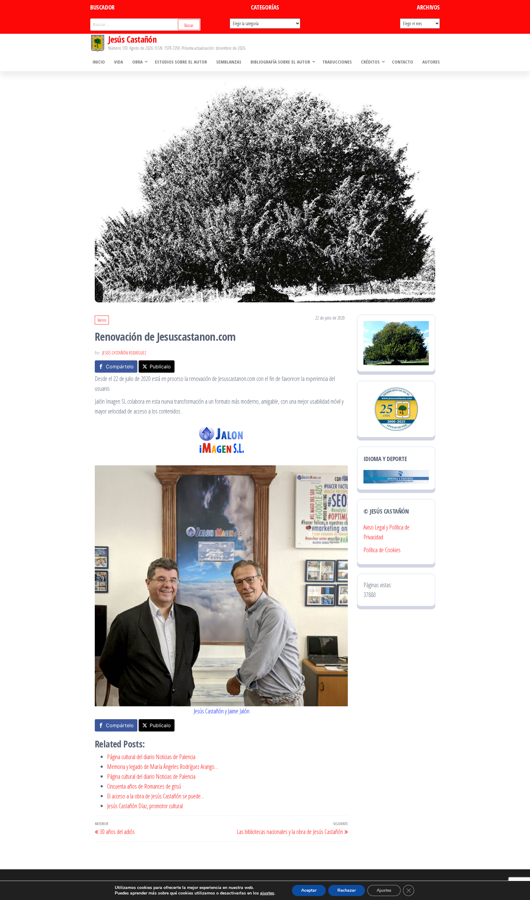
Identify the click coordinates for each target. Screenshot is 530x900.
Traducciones (337, 62)
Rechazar (346, 890)
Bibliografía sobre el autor (280, 62)
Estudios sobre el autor (181, 62)
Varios (102, 320)
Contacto (402, 62)
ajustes (267, 893)
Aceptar (309, 890)
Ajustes (384, 890)
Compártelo (120, 366)
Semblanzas (228, 62)
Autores (431, 62)
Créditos (370, 62)
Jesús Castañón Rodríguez (124, 353)
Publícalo (160, 366)
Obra (137, 62)
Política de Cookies (382, 550)
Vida (118, 62)
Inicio (99, 62)
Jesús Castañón (132, 39)
